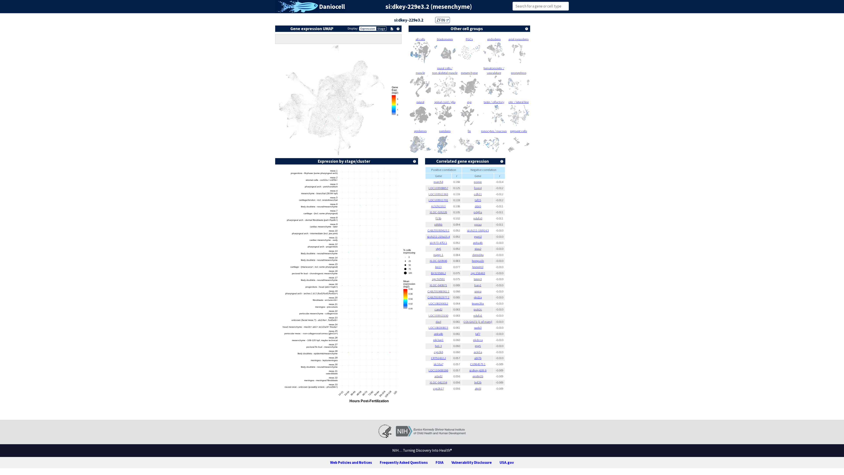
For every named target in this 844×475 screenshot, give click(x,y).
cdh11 (478, 194)
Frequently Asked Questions (404, 462)
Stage (381, 29)
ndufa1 (477, 316)
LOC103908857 (438, 188)
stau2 (478, 249)
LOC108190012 (438, 303)
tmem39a (478, 303)
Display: (353, 28)
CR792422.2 (438, 358)
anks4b (438, 334)
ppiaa (478, 225)
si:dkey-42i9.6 (477, 370)
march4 (438, 182)
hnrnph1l (477, 267)
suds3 (478, 328)
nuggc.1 (438, 255)
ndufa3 (477, 218)
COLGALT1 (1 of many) (478, 322)
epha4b (478, 243)
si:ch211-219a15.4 (438, 237)
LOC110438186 (438, 370)
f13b (438, 218)
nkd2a (478, 297)
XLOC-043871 (438, 285)
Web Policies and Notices (351, 462)
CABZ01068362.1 (438, 291)
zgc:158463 (478, 273)
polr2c (478, 309)
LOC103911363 (438, 194)
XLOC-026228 (438, 212)
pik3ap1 (438, 340)
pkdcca (478, 340)
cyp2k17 (438, 389)
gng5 (478, 346)
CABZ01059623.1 (438, 230)
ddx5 (478, 206)
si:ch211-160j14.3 (478, 230)
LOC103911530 (438, 316)
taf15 (478, 200)
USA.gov (507, 462)
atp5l (478, 389)
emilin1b (478, 376)
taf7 (477, 334)
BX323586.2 (438, 273)
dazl (438, 322)
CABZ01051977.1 (438, 297)
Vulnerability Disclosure (471, 462)
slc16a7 (438, 364)
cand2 (438, 309)
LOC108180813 (438, 328)
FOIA (440, 462)
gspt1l (478, 237)
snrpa (477, 291)
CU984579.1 (478, 364)
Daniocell (332, 7)
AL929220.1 (438, 206)
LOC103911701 (438, 200)
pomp (478, 182)
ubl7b (478, 358)
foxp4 (478, 188)
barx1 (477, 285)
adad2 (438, 376)
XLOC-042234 (438, 382)
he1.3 (438, 346)
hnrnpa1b (478, 261)
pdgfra (478, 212)
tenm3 (478, 279)
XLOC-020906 (438, 261)
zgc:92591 (438, 279)
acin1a (478, 352)
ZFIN (441, 20)
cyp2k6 (438, 352)
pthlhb (438, 225)
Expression (367, 29)
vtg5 (438, 249)
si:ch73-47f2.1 (438, 243)
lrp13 (438, 267)
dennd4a (478, 255)
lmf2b (478, 382)
